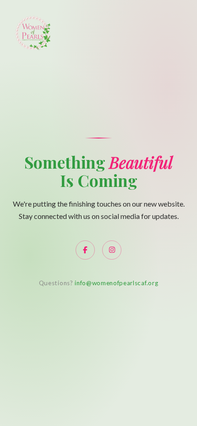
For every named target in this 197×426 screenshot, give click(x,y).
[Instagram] (111, 250)
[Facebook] (85, 250)
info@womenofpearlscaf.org (116, 283)
